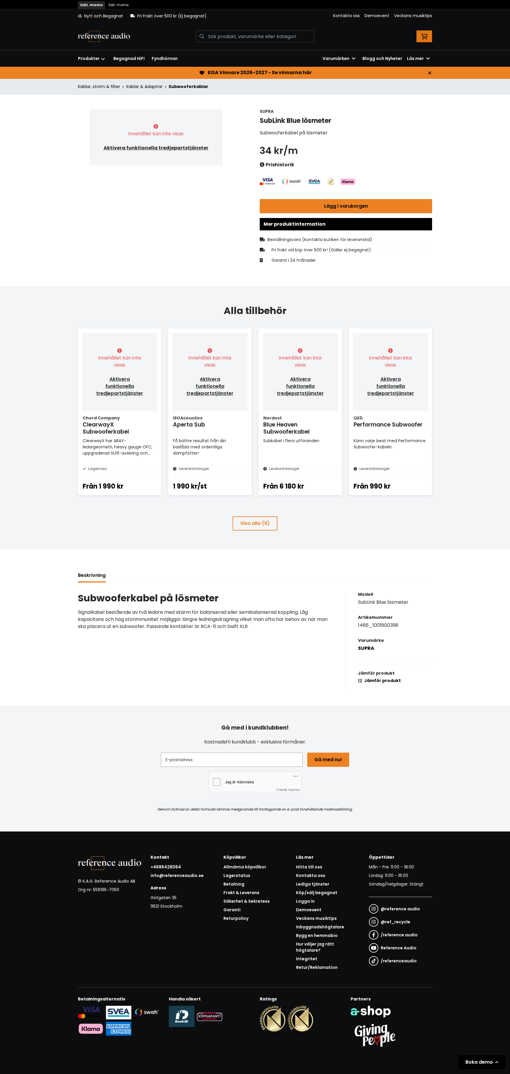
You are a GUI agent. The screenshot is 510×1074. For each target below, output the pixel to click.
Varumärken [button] (336, 58)
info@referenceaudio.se (177, 875)
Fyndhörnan (165, 58)
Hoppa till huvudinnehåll (252, 8)
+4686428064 (166, 867)
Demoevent (376, 16)
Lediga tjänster (312, 884)
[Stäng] (429, 73)
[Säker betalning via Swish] (146, 1012)
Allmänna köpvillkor (244, 867)
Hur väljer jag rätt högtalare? (315, 947)
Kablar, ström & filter (99, 87)
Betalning (233, 884)
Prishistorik (279, 164)
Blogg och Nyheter (382, 58)
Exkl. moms (119, 4)
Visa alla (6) (255, 523)
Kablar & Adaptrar (144, 87)
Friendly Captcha (288, 789)
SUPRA (366, 648)
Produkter (89, 58)
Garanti (232, 910)
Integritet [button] (306, 959)
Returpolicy (236, 918)
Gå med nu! (328, 759)
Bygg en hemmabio (317, 935)
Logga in (305, 901)
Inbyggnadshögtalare (320, 927)
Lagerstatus (236, 875)
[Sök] (202, 36)
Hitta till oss (309, 867)
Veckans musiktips (413, 16)
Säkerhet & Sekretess (246, 901)
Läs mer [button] (415, 58)
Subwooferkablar (188, 87)
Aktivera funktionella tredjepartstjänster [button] (156, 147)
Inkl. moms (91, 4)
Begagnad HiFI (129, 58)
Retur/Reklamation (317, 967)
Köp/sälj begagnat (316, 893)
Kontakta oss (346, 16)
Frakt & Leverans (241, 893)
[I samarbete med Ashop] (371, 1012)
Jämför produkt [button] (382, 681)
